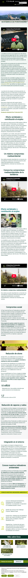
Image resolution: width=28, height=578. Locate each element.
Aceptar (4, 575)
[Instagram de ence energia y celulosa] (8, 1)
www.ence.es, (4, 107)
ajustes (11, 572)
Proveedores (24, 1)
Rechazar (11, 575)
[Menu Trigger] (3, 2)
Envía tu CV (18, 561)
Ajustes (17, 575)
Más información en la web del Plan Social (14, 345)
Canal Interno (17, 1)
